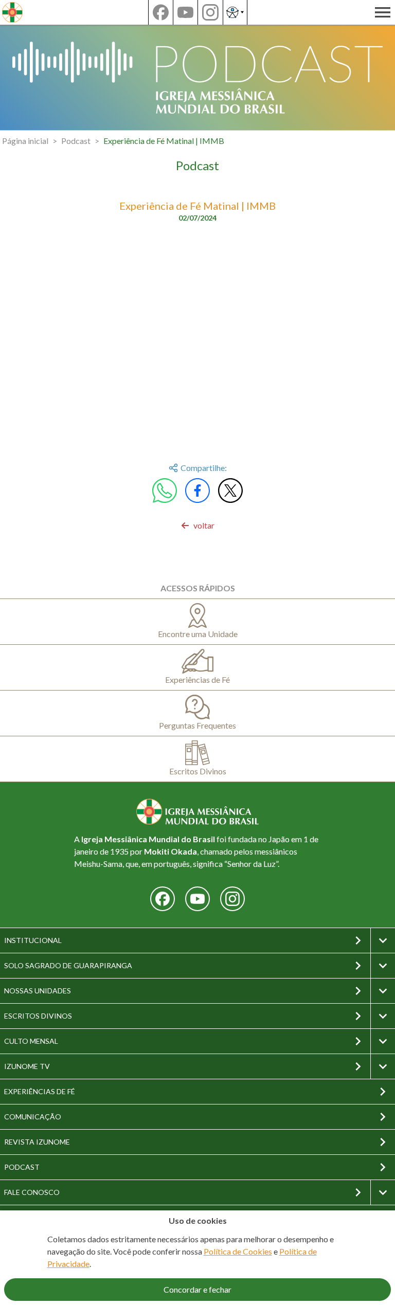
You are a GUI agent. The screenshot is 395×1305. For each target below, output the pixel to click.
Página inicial (25, 141)
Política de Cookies (238, 1251)
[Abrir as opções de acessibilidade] (235, 12)
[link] (197, 525)
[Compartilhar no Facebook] (197, 490)
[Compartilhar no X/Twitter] (230, 490)
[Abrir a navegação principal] (382, 12)
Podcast (76, 141)
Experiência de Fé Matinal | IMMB (163, 141)
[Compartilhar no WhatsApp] (164, 490)
